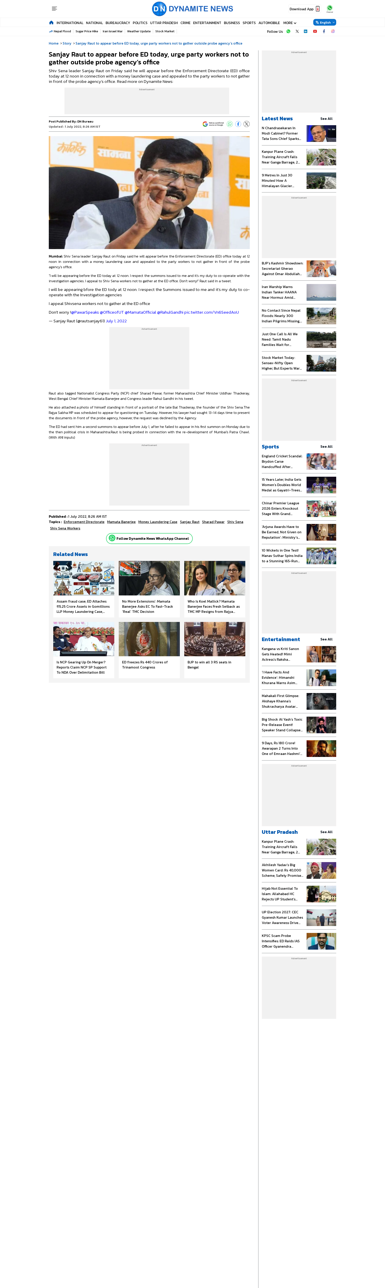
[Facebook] (238, 124)
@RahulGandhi (170, 312)
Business (232, 22)
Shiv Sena (235, 521)
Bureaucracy (118, 22)
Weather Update (139, 31)
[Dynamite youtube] (315, 31)
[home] (51, 22)
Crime (185, 22)
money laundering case (157, 521)
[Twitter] (247, 124)
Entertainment (207, 22)
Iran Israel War (113, 31)
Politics (140, 22)
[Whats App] (230, 124)
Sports (249, 22)
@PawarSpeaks (85, 312)
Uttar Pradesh (164, 22)
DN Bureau (85, 121)
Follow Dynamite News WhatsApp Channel (153, 538)
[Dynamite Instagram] (333, 31)
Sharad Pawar (213, 521)
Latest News (277, 118)
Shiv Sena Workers (65, 528)
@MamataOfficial (140, 312)
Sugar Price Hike (87, 31)
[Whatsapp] (112, 538)
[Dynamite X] (297, 31)
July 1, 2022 (116, 321)
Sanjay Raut (189, 521)
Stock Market (164, 31)
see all (326, 118)
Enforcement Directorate (84, 521)
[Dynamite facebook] (324, 31)
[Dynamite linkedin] (306, 31)
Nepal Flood (62, 31)
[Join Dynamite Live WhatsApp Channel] (288, 31)
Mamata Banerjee (121, 521)
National (94, 22)
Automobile (269, 22)
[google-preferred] (213, 124)
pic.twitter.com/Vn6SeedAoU (211, 312)
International (70, 22)
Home (54, 43)
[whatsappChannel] (329, 9)
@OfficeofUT (112, 312)
